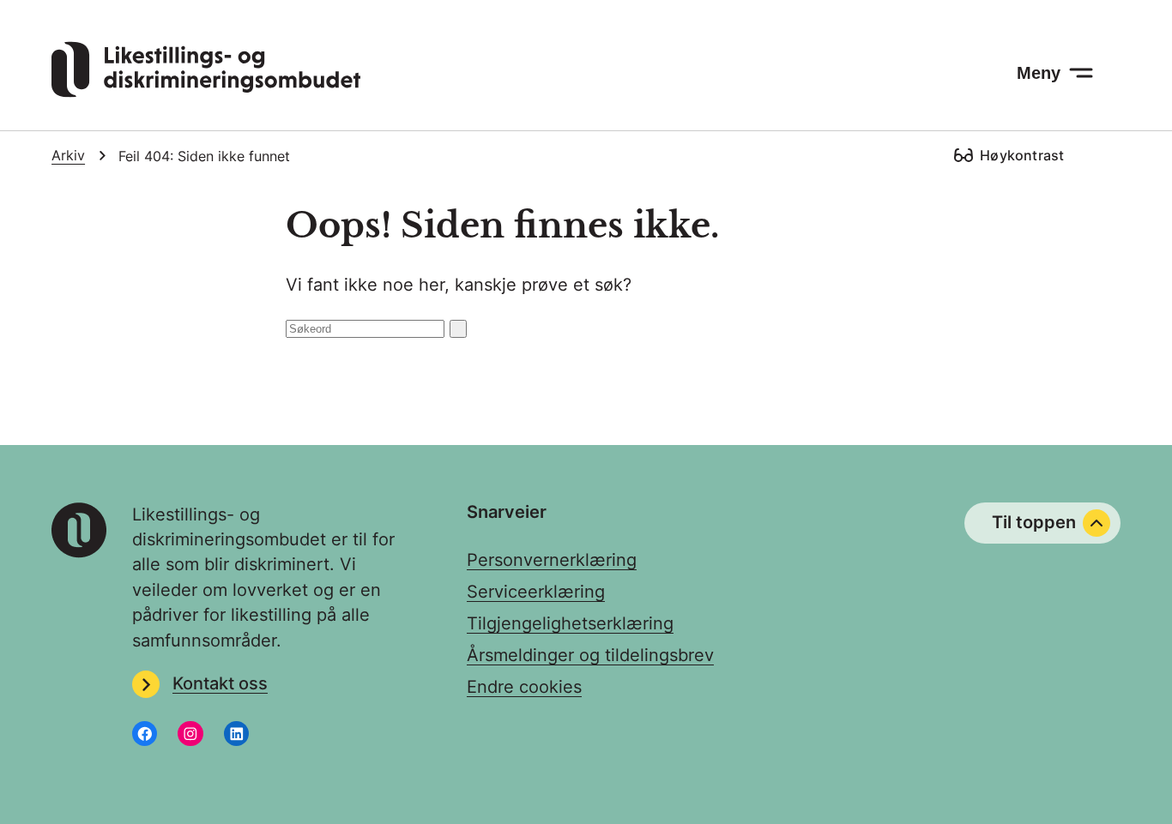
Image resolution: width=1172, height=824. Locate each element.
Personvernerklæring (552, 560)
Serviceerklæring (536, 591)
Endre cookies (524, 687)
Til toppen (1034, 522)
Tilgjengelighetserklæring (570, 623)
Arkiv (68, 155)
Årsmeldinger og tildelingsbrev (590, 655)
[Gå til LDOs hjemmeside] (205, 91)
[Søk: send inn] (458, 329)
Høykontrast (1022, 155)
